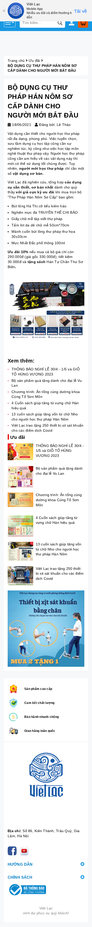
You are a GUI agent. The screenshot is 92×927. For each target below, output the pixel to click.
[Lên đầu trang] (83, 918)
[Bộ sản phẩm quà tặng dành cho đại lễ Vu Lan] (20, 476)
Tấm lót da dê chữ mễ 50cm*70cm (41, 225)
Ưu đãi (34, 61)
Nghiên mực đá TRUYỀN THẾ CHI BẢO (45, 212)
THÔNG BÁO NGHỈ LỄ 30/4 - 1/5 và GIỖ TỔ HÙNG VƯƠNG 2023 (60, 451)
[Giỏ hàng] (83, 23)
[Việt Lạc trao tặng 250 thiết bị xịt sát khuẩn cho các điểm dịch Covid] (20, 575)
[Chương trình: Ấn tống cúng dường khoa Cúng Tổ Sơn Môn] (20, 500)
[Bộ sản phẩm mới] (46, 628)
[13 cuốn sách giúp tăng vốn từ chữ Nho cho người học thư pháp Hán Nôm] (20, 551)
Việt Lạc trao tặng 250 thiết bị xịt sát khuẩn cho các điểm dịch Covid (60, 574)
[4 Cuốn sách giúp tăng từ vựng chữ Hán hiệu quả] (20, 526)
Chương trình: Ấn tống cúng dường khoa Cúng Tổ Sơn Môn (59, 500)
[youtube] (25, 850)
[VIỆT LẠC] (46, 786)
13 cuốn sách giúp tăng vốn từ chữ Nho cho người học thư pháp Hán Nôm (59, 549)
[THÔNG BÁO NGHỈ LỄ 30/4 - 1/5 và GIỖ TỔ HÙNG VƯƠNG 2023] (20, 451)
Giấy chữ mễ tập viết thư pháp (37, 219)
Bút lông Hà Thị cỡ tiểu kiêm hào (39, 206)
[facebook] (13, 850)
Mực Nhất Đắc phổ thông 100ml (38, 243)
